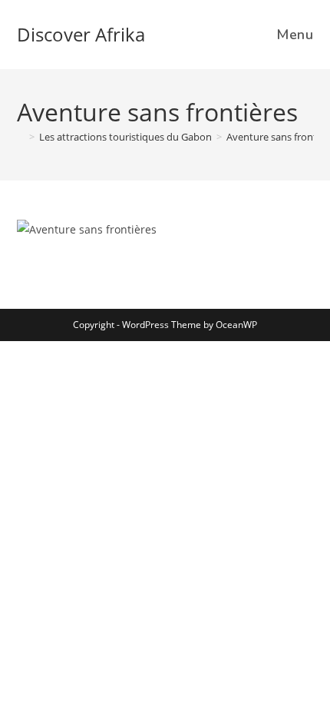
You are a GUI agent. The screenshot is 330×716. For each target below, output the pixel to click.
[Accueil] (21, 137)
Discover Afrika (81, 34)
